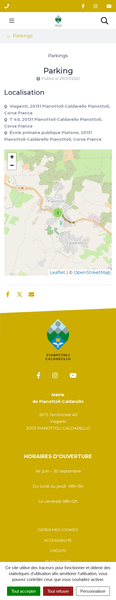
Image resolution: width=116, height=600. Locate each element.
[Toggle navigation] (12, 20)
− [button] (12, 165)
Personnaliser (93, 591)
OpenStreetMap (92, 272)
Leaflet (57, 272)
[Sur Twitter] (19, 293)
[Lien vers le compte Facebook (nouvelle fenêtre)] (83, 6)
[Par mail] (31, 293)
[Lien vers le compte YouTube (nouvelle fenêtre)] (109, 6)
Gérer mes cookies (58, 529)
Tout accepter (23, 591)
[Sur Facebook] (7, 293)
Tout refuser (58, 591)
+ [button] (12, 156)
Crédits (58, 550)
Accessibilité (58, 540)
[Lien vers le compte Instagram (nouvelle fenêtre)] (95, 6)
